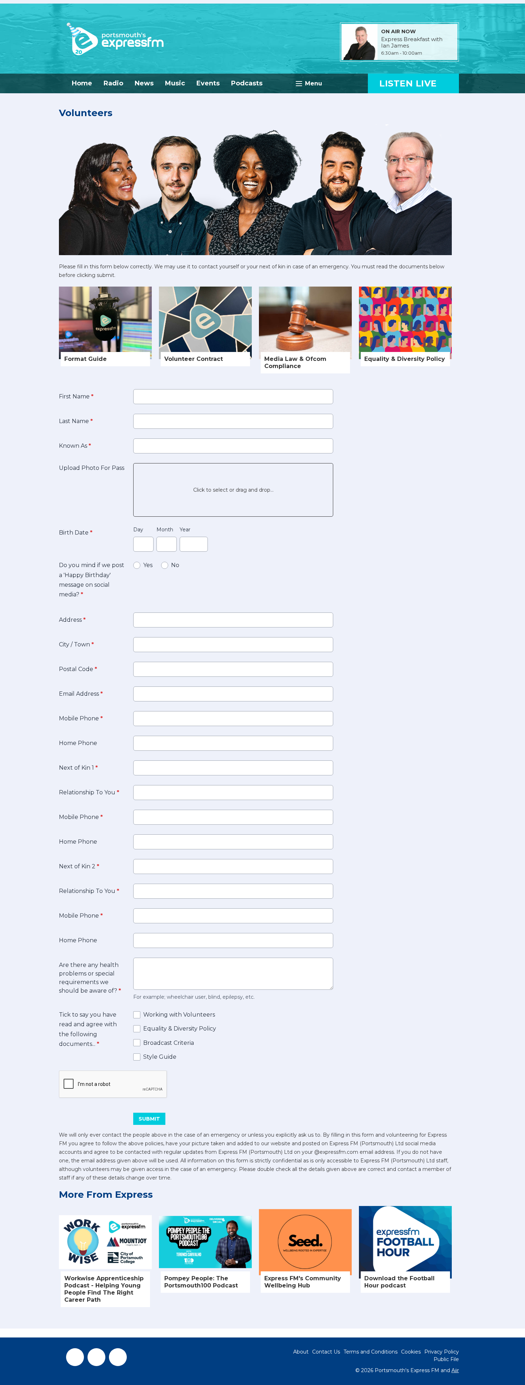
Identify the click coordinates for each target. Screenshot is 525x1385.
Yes (147, 565)
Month (164, 529)
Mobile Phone (81, 718)
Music (175, 83)
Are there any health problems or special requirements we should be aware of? (90, 978)
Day (138, 529)
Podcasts (246, 83)
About (301, 1352)
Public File (446, 1359)
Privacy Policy (441, 1352)
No (175, 565)
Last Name (76, 421)
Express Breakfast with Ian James (411, 42)
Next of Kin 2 (79, 866)
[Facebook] (75, 1357)
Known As (75, 445)
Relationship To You (89, 792)
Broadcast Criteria (168, 1042)
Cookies (411, 1352)
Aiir (455, 1370)
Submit (149, 1119)
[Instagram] (118, 1357)
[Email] (431, 53)
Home (82, 83)
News (144, 83)
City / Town (76, 644)
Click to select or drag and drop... (233, 490)
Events (208, 83)
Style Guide (159, 1056)
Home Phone (78, 743)
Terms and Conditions (371, 1352)
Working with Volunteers (179, 1014)
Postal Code (78, 669)
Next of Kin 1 (78, 767)
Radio (113, 83)
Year (185, 529)
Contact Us (326, 1352)
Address (72, 619)
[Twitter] (96, 1357)
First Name (76, 396)
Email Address (81, 693)
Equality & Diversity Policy (179, 1028)
